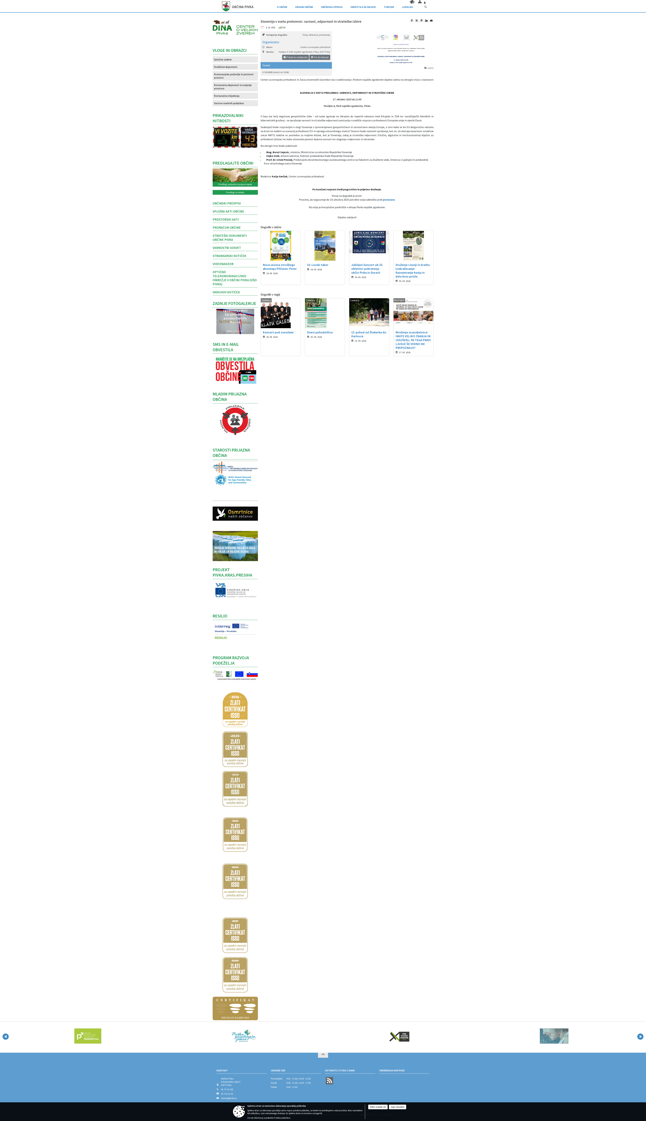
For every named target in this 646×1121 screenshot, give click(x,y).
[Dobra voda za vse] (399, 1036)
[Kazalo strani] (419, 1)
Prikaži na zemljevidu (296, 57)
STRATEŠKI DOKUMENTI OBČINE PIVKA (230, 238)
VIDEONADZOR (223, 264)
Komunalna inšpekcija (226, 95)
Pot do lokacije (321, 57)
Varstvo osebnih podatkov (229, 103)
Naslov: (270, 51)
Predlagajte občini (233, 163)
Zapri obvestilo (397, 1107)
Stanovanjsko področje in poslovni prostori (233, 76)
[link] (412, 20)
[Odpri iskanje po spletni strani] (425, 7)
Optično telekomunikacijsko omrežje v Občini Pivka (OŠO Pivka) (235, 278)
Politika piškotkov (282, 1117)
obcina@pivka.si (229, 1098)
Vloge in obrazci (230, 50)
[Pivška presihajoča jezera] (88, 1036)
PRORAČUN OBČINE (227, 228)
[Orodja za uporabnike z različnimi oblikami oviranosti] (412, 2)
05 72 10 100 (227, 1089)
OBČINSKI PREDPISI (227, 203)
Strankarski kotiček (229, 256)
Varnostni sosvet (227, 248)
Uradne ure (278, 1070)
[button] (216, 322)
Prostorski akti (226, 219)
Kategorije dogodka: (277, 34)
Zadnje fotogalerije (234, 303)
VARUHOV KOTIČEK (226, 292)
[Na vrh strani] (323, 1055)
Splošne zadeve (223, 59)
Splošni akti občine (228, 211)
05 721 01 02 (227, 1093)
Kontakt (222, 1070)
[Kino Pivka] (554, 1036)
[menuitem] (282, 6)
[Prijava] (425, 2)
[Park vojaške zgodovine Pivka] (243, 1036)
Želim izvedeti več (378, 1107)
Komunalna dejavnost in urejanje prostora (233, 86)
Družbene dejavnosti (225, 66)
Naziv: (269, 47)
